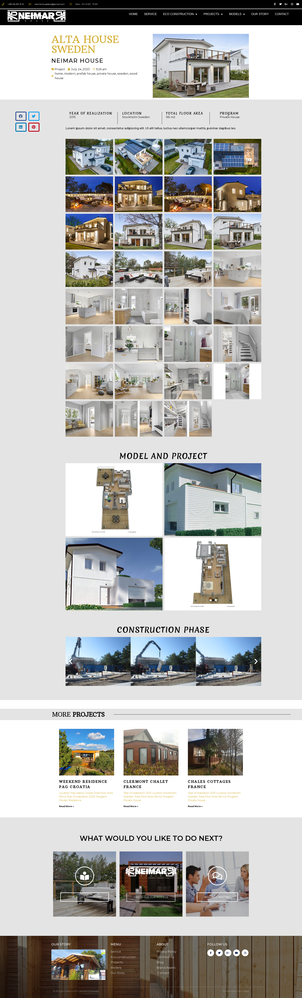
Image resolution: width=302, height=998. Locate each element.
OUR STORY (260, 14)
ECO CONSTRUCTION (178, 14)
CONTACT (282, 14)
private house (106, 73)
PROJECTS (211, 14)
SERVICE (150, 14)
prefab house (86, 73)
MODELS (235, 14)
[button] (21, 116)
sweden (122, 73)
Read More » (66, 806)
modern (70, 73)
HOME (133, 14)
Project (60, 69)
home (59, 73)
